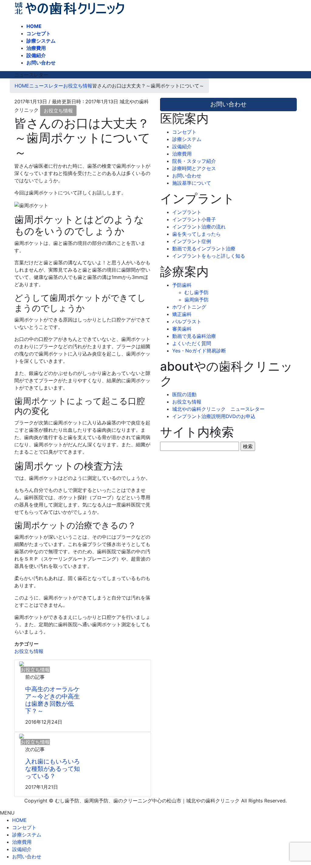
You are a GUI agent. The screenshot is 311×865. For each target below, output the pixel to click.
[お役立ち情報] (21, 664)
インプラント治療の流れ (199, 227)
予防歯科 (182, 285)
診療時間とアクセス (194, 168)
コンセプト (184, 132)
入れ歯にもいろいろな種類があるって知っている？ (52, 769)
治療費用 (182, 154)
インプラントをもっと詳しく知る (208, 256)
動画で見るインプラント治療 (203, 248)
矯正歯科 (182, 314)
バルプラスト (186, 321)
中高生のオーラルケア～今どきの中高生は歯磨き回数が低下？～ (52, 700)
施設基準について (191, 183)
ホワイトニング (189, 307)
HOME (19, 820)
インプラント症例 (191, 241)
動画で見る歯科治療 (194, 336)
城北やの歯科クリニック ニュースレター (218, 409)
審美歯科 (182, 329)
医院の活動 (184, 394)
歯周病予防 (196, 300)
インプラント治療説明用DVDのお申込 (213, 416)
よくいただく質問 (191, 343)
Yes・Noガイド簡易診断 (199, 351)
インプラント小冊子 (194, 219)
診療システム (186, 139)
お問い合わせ (186, 176)
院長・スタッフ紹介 (194, 161)
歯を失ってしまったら (196, 234)
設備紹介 (182, 146)
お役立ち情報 (58, 111)
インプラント (186, 212)
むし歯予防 (196, 292)
